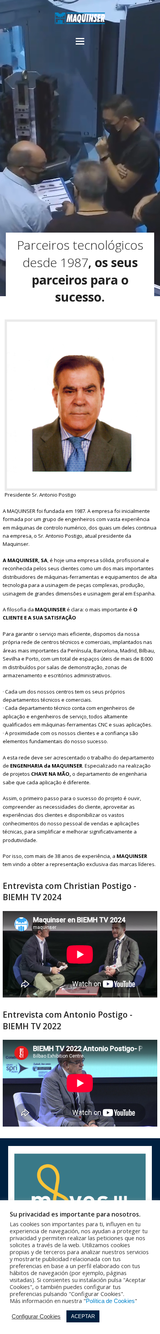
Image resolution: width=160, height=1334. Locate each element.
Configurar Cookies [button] (36, 1316)
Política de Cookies (110, 1301)
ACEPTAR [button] (83, 1316)
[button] (80, 41)
